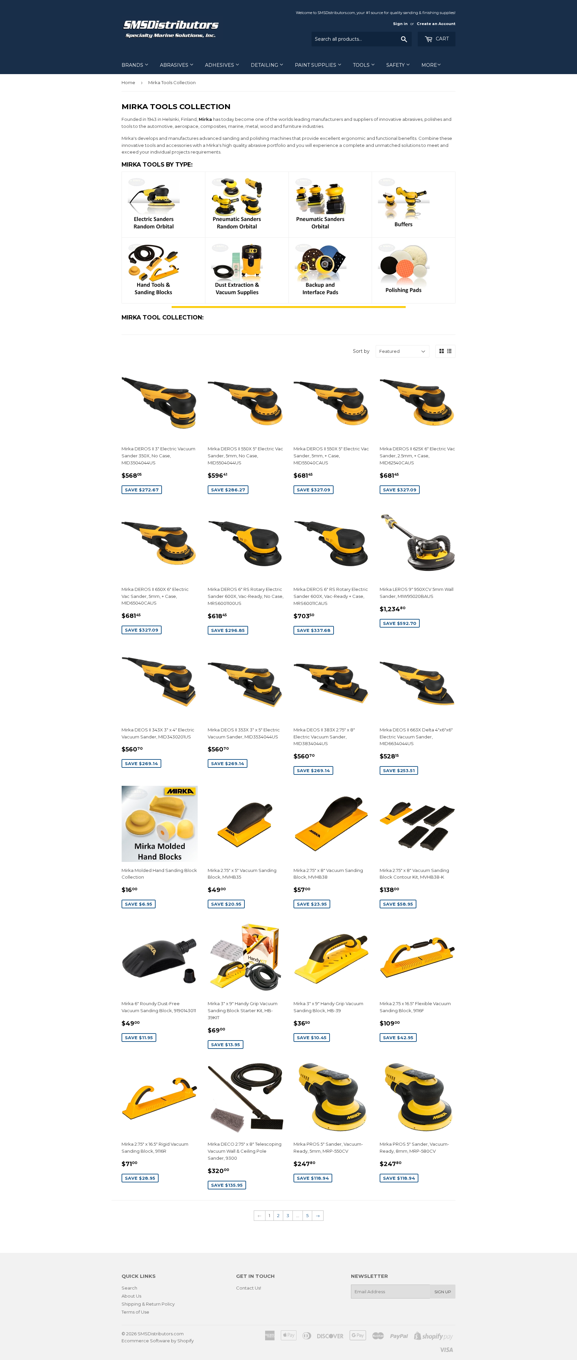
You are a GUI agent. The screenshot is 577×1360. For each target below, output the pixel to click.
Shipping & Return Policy (148, 1304)
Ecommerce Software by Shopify (158, 1340)
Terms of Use (135, 1312)
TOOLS (362, 65)
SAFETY (396, 65)
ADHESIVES (220, 65)
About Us (131, 1296)
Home (128, 82)
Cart (441, 39)
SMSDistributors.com (161, 1333)
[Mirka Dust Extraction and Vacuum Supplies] (237, 294)
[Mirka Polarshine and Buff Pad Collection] (403, 294)
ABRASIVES (175, 65)
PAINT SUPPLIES (316, 65)
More (429, 65)
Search (129, 1288)
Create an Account (436, 23)
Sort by (361, 351)
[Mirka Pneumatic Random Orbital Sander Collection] (237, 228)
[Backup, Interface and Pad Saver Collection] (320, 294)
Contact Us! (248, 1288)
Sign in (400, 23)
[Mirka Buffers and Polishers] (403, 228)
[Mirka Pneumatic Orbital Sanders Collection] (320, 228)
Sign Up (442, 1291)
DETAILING (265, 65)
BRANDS (133, 65)
